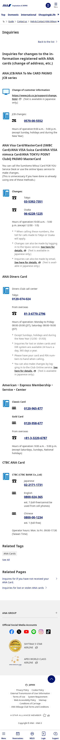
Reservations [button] (17, 738)
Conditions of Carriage (30, 704)
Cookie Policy (38, 690)
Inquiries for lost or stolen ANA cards (23, 587)
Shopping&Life (47, 14)
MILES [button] (32, 738)
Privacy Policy (22, 690)
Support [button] (55, 738)
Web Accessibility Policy (25, 700)
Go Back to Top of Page (51, 679)
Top (3, 14)
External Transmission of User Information (30, 693)
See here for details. (25, 262)
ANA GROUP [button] (9, 613)
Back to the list (46, 41)
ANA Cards (10, 553)
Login (48, 5)
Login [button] (43, 738)
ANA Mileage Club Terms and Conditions (30, 707)
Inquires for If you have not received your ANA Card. (25, 580)
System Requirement (37, 697)
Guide (11, 21)
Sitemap (42, 700)
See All (6, 559)
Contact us (22, 21)
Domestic (13, 14)
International (28, 14)
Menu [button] (3, 738)
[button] (56, 5)
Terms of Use (19, 697)
